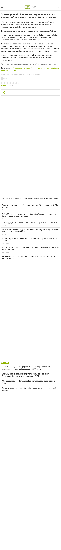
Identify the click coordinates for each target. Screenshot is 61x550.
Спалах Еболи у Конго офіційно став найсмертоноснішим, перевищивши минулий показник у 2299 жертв (26, 367)
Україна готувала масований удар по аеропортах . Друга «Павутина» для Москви (29, 239)
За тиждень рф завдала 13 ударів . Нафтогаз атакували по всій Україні (29, 389)
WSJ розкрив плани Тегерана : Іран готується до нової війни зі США (28, 382)
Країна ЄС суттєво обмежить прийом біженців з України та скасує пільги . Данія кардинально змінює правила (30, 215)
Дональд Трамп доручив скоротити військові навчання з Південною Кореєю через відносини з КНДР (26, 375)
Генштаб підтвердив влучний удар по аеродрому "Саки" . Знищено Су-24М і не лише (30, 206)
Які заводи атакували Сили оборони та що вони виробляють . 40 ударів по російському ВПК (30, 248)
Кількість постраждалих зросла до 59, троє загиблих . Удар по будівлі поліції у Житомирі (28, 257)
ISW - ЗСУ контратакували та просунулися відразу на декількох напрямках (30, 198)
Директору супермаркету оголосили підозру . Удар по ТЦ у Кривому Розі (29, 223)
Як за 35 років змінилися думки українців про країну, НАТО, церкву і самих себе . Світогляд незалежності (30, 231)
